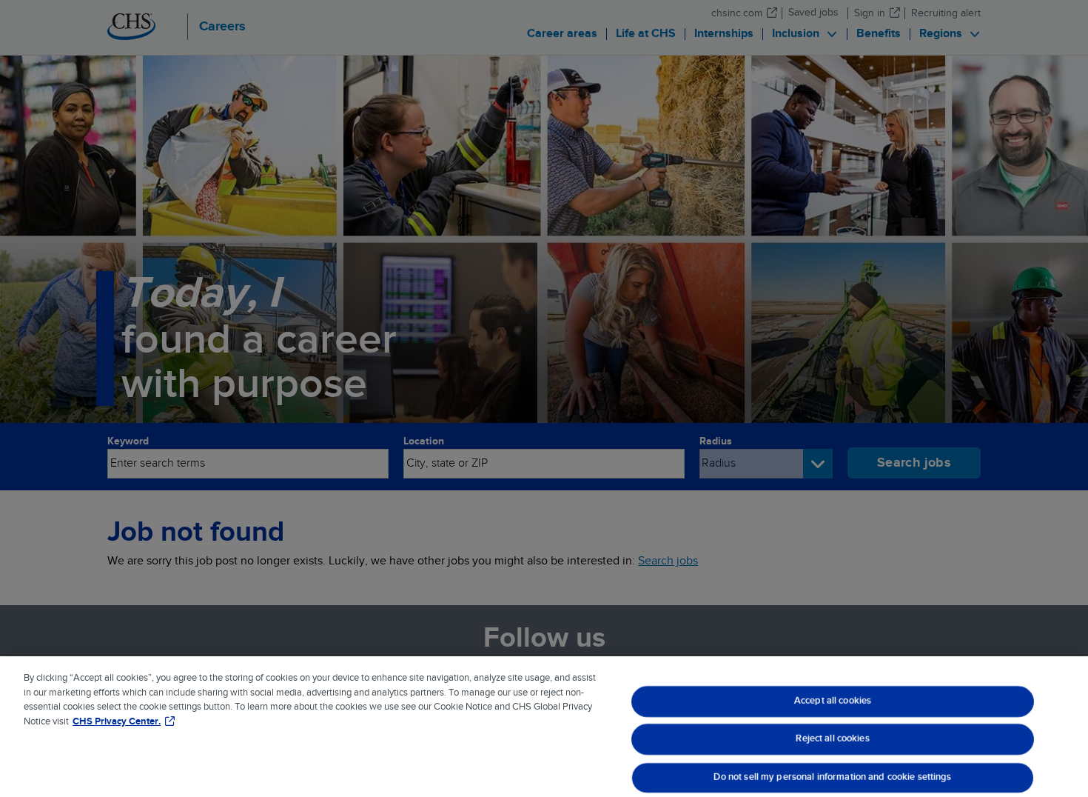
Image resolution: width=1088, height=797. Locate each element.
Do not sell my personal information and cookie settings (832, 777)
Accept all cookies (831, 701)
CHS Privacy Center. (117, 722)
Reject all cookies (832, 739)
